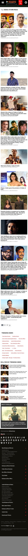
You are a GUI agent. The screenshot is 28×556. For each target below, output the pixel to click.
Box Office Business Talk (7, 492)
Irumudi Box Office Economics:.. (8, 345)
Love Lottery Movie (6, 462)
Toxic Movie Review (6, 336)
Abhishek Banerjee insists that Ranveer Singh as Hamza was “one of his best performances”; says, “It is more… (17, 391)
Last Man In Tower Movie (7, 456)
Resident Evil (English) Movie (8, 463)
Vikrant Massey (18, 350)
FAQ (13, 523)
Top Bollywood (7, 502)
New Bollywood (7, 448)
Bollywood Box (7, 478)
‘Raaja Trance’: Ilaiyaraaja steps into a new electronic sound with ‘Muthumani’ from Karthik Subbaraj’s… (18, 372)
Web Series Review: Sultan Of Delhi (10, 166)
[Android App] (11, 526)
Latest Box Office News (7, 489)
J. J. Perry (14, 348)
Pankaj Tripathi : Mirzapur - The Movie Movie (11, 357)
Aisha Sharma (20, 345)
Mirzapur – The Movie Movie (8, 453)
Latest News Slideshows (7, 495)
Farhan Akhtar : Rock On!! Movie (17, 353)
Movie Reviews (5, 498)
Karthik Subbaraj (5, 355)
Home (2, 521)
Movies (3, 434)
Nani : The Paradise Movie (7, 350)
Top (4, 475)
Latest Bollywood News (16, 341)
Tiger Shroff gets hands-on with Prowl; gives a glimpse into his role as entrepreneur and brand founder (18, 385)
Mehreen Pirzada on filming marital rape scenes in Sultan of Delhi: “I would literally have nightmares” (13, 317)
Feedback (19, 521)
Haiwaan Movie (5, 457)
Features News (5, 343)
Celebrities (9, 434)
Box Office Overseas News (7, 494)
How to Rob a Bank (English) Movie (9, 338)
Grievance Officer (7, 523)
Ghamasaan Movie (6, 459)
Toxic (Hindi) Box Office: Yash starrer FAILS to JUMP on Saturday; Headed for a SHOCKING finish (18, 379)
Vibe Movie (4, 460)
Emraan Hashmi (5, 353)
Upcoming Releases (6, 497)
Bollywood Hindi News (7, 500)
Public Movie (7, 469)
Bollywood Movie (8, 465)
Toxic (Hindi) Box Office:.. (16, 343)
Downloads (6, 515)
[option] (14, 417)
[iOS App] (13, 526)
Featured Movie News (6, 488)
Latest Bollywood (7, 484)
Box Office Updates (6, 491)
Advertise (7, 521)
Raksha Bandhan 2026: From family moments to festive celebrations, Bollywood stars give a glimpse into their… (18, 397)
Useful (5, 512)
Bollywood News (5, 341)
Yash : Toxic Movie (6, 348)
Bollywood (8, 508)
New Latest (6, 505)
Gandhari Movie (15, 336)
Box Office (7, 472)
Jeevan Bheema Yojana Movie (8, 454)
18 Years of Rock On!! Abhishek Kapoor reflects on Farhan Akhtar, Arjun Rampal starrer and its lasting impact (17, 366)
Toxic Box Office (22, 338)
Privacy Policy (13, 521)
